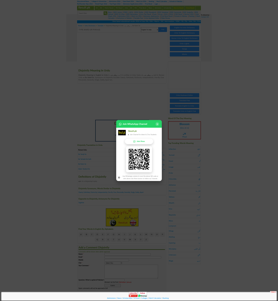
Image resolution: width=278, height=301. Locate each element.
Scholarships (127, 298)
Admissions (111, 298)
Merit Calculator (155, 298)
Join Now (141, 141)
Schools (137, 298)
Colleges (144, 298)
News (119, 298)
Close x (273, 292)
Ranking (166, 298)
